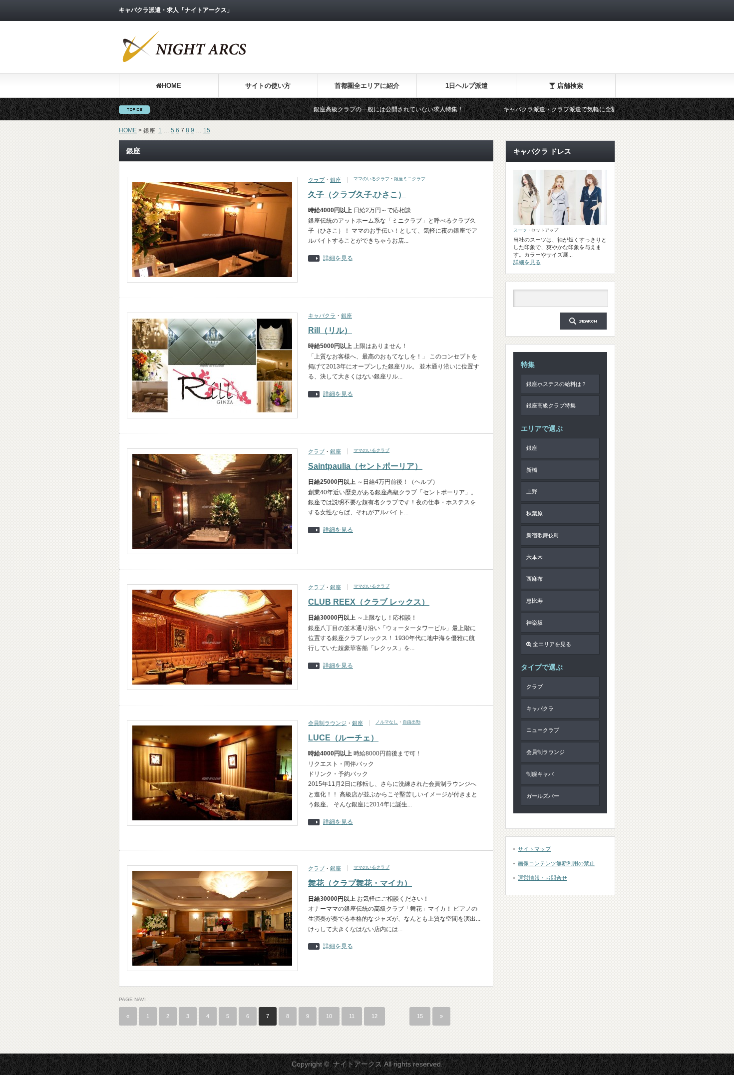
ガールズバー (542, 796)
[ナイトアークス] (184, 63)
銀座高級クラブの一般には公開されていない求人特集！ (352, 109)
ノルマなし (386, 721)
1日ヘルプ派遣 (466, 85)
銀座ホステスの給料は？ (556, 384)
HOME (171, 85)
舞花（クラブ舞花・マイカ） (360, 883)
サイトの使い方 (268, 85)
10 (329, 1016)
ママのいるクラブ (371, 178)
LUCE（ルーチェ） (343, 737)
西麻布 (534, 579)
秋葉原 (534, 513)
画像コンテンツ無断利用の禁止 (556, 863)
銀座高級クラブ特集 (551, 405)
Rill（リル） (330, 330)
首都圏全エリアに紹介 (367, 85)
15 (206, 130)
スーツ (520, 230)
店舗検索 (569, 85)
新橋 (531, 470)
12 (374, 1016)
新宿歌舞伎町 (542, 535)
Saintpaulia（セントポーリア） (365, 466)
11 (352, 1016)
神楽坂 (534, 623)
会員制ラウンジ (327, 723)
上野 (531, 491)
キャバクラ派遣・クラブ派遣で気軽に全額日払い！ (536, 109)
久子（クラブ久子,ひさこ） (357, 194)
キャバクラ (322, 316)
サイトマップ (534, 849)
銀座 (335, 180)
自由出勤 (411, 721)
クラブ (316, 180)
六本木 (534, 557)
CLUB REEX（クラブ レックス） (368, 602)
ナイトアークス (357, 1064)
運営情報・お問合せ (542, 878)
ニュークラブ (542, 730)
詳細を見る (338, 258)
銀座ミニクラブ (409, 178)
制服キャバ (540, 774)
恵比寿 (534, 601)
